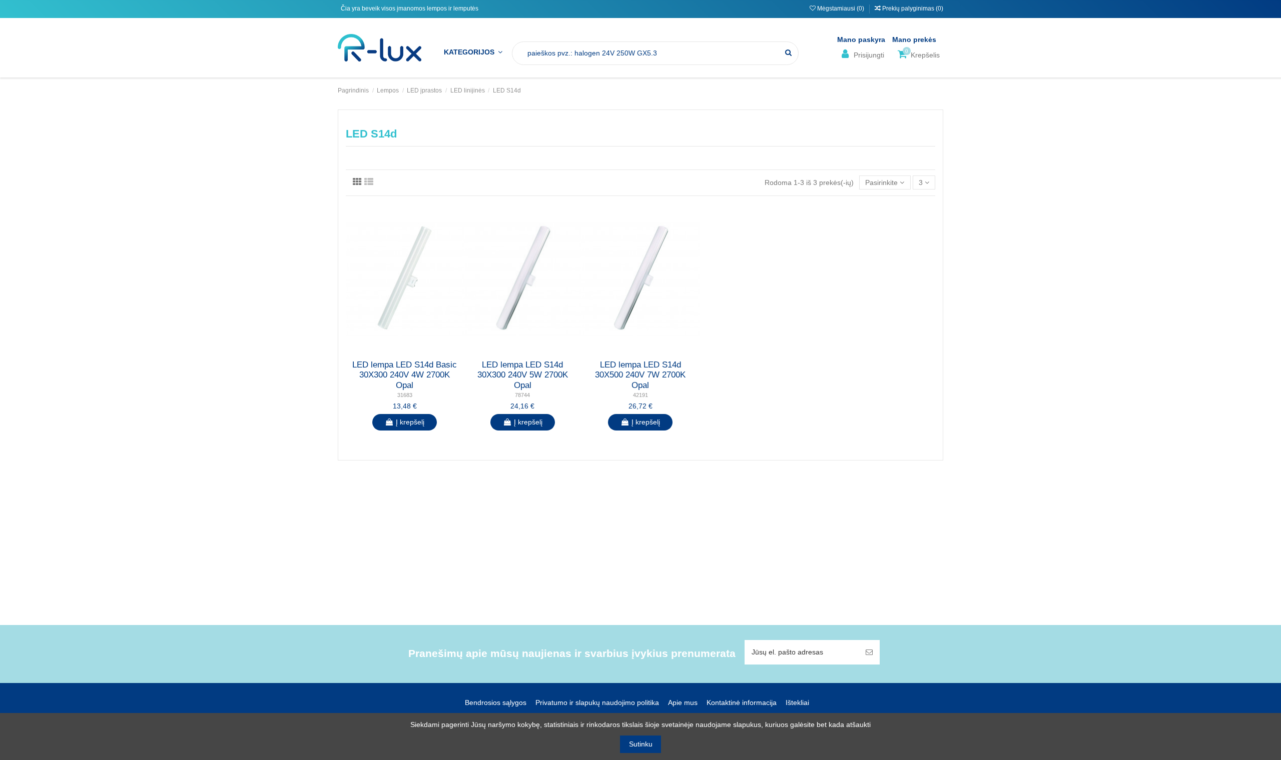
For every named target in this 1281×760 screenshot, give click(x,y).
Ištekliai (797, 702)
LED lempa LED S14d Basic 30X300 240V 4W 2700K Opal (404, 375)
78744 (522, 395)
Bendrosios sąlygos (495, 702)
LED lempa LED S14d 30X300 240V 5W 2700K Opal (522, 375)
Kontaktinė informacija (742, 702)
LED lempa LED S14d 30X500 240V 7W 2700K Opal (640, 375)
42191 (640, 395)
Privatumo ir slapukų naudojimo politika (597, 702)
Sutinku (641, 744)
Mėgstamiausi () (841, 8)
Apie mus (683, 702)
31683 (404, 395)
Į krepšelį (410, 422)
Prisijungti (868, 55)
